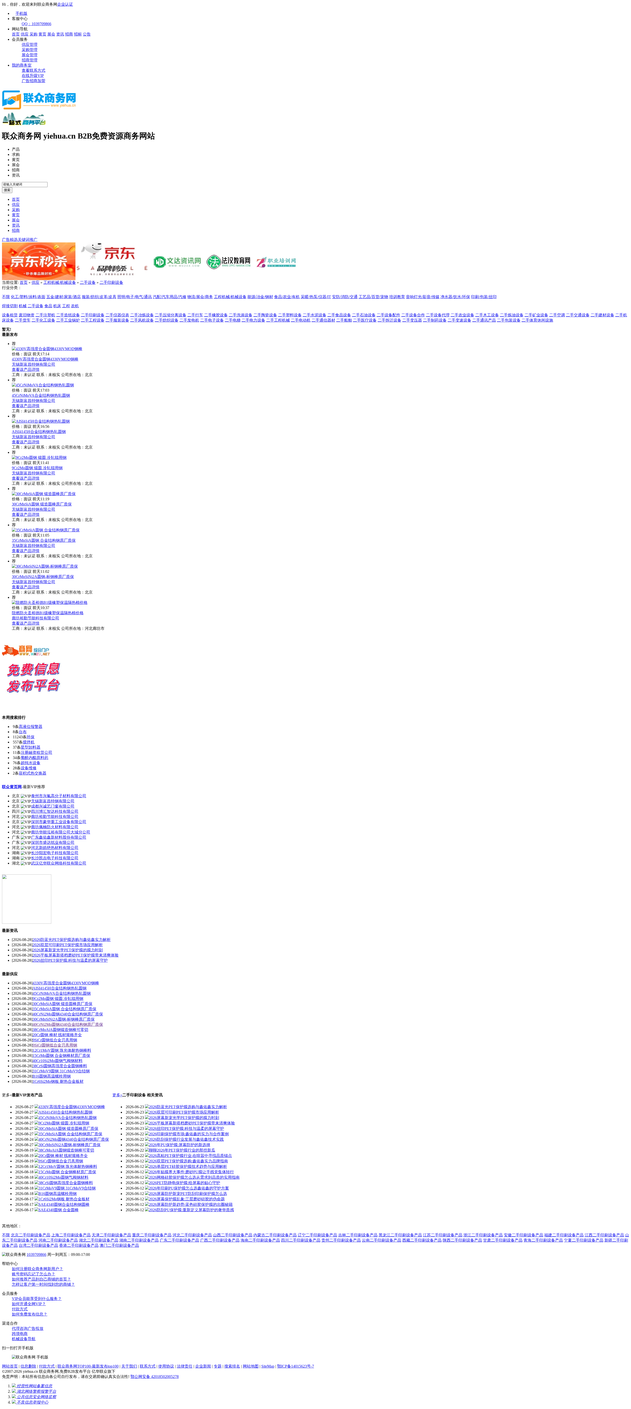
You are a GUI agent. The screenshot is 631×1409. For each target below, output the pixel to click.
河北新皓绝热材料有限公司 (54, 848)
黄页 (42, 34)
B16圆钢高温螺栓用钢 (52, 1076)
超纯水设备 (30, 763)
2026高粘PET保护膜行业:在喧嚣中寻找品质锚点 (190, 1156)
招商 (69, 34)
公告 (87, 34)
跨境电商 (20, 1334)
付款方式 (20, 1309)
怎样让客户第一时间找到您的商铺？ (43, 1284)
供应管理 (29, 44)
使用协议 (166, 1366)
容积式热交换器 (32, 773)
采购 (33, 34)
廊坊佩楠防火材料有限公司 (54, 827)
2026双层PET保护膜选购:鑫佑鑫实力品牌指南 (188, 1161)
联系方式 (148, 1366)
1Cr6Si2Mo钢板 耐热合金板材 (58, 1081)
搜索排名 (232, 1366)
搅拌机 (29, 742)
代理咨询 (20, 1328)
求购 (16, 154)
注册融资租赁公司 (36, 752)
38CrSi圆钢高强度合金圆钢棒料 (60, 1066)
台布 (23, 732)
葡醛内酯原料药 (34, 758)
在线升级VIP (33, 75)
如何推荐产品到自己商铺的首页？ (41, 1279)
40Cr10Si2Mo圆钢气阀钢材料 (58, 1061)
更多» (117, 1095)
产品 (16, 149)
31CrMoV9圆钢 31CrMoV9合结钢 (61, 1071)
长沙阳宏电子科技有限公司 (54, 853)
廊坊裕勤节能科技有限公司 (35, 618)
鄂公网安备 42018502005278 (154, 1376)
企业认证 (65, 4)
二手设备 (88, 282)
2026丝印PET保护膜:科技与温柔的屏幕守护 (70, 960)
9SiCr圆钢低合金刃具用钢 (55, 1040)
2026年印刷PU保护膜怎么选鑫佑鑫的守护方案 (189, 1188)
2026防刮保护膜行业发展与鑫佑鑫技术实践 (186, 1139)
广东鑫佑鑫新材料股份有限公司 (58, 837)
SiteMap (267, 1366)
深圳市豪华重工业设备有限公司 (58, 822)
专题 (218, 1366)
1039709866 (36, 1254)
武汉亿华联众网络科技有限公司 (58, 863)
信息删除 (28, 1366)
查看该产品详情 (25, 369)
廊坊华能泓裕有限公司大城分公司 (60, 832)
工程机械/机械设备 (59, 282)
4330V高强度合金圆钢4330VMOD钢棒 (45, 359)
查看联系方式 (33, 70)
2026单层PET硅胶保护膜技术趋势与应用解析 (188, 1166)
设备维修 (28, 768)
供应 (25, 34)
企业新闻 (203, 1366)
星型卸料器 (30, 747)
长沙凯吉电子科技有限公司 (54, 858)
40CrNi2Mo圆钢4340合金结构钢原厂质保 (68, 1014)
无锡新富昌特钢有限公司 (33, 364)
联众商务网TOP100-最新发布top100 (88, 1366)
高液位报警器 (30, 726)
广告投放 (35, 1328)
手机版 (21, 13)
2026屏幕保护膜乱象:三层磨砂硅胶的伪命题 (187, 1199)
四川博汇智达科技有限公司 (54, 811)
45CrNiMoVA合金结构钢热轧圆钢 (41, 395)
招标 (78, 34)
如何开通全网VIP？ (29, 1304)
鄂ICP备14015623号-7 (295, 1366)
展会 (51, 34)
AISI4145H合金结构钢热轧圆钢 (39, 432)
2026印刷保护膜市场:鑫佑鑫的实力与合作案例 (189, 1134)
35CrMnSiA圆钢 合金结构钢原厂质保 (44, 540)
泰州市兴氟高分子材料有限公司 (58, 796)
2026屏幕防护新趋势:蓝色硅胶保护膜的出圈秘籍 (191, 1204)
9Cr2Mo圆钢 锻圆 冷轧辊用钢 (37, 468)
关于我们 (129, 1366)
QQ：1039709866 (36, 24)
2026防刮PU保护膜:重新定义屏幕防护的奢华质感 (191, 1210)
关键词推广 (27, 239)
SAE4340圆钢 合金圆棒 (58, 1210)
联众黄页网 (12, 787)
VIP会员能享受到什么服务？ (37, 1299)
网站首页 (10, 1366)
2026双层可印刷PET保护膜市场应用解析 (68, 945)
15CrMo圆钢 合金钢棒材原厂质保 (61, 1055)
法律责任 (185, 1366)
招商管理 (29, 60)
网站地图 (251, 1366)
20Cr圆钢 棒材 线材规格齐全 (57, 1035)
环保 (31, 737)
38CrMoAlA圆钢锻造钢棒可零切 (60, 1030)
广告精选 (10, 239)
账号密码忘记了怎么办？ (33, 1274)
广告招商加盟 (33, 81)
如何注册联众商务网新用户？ (37, 1269)
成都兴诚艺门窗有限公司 (52, 806)
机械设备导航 (23, 1339)
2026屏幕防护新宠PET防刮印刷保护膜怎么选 (188, 1194)
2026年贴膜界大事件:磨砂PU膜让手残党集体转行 (191, 1172)
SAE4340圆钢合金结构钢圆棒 (63, 1204)
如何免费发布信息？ (29, 1314)
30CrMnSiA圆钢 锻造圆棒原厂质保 (42, 504)
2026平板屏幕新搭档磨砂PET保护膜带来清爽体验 (76, 955)
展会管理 (29, 55)
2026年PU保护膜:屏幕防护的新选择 (179, 1145)
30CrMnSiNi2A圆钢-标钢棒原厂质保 (43, 577)
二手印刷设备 (111, 282)
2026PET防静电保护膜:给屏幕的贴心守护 (184, 1183)
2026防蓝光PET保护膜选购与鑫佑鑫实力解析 (72, 940)
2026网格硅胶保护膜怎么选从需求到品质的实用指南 (194, 1177)
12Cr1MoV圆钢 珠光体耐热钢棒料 (62, 1050)
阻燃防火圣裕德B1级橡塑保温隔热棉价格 (48, 613)
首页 (16, 34)
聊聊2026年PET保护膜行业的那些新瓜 (182, 1150)
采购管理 (29, 50)
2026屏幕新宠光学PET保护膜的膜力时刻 (68, 950)
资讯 (60, 34)
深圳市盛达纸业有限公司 (52, 842)
